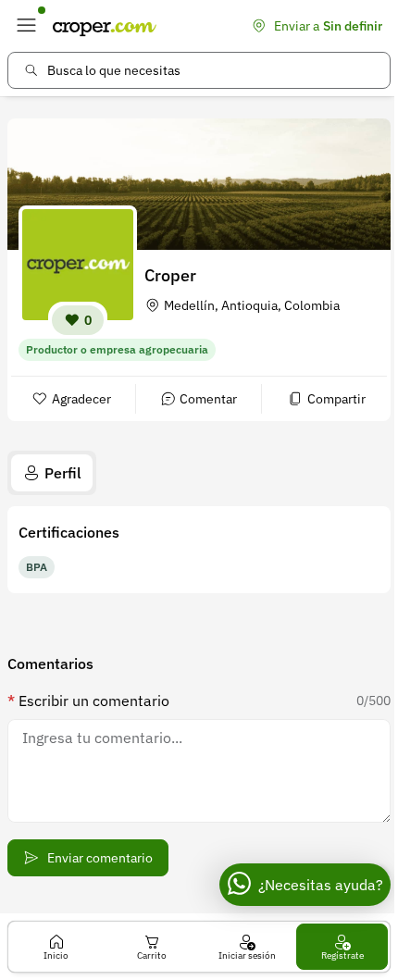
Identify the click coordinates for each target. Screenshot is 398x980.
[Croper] (104, 25)
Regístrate (342, 955)
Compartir (336, 399)
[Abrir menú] (25, 25)
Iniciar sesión (247, 955)
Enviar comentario (100, 858)
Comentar (208, 399)
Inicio (56, 955)
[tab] (52, 472)
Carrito (152, 955)
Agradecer (81, 399)
